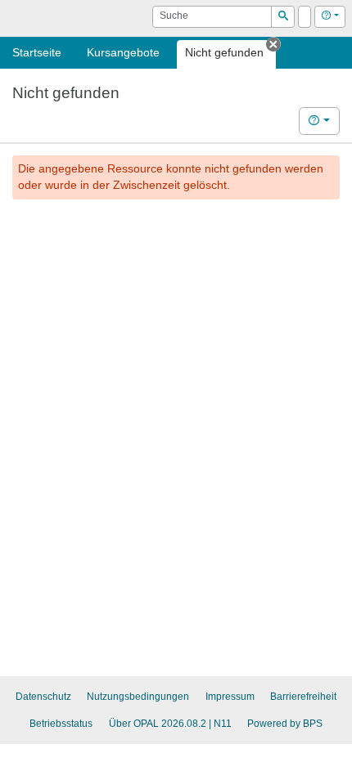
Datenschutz (43, 696)
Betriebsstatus (61, 723)
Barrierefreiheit (303, 696)
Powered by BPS (285, 723)
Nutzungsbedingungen (138, 696)
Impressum (230, 696)
